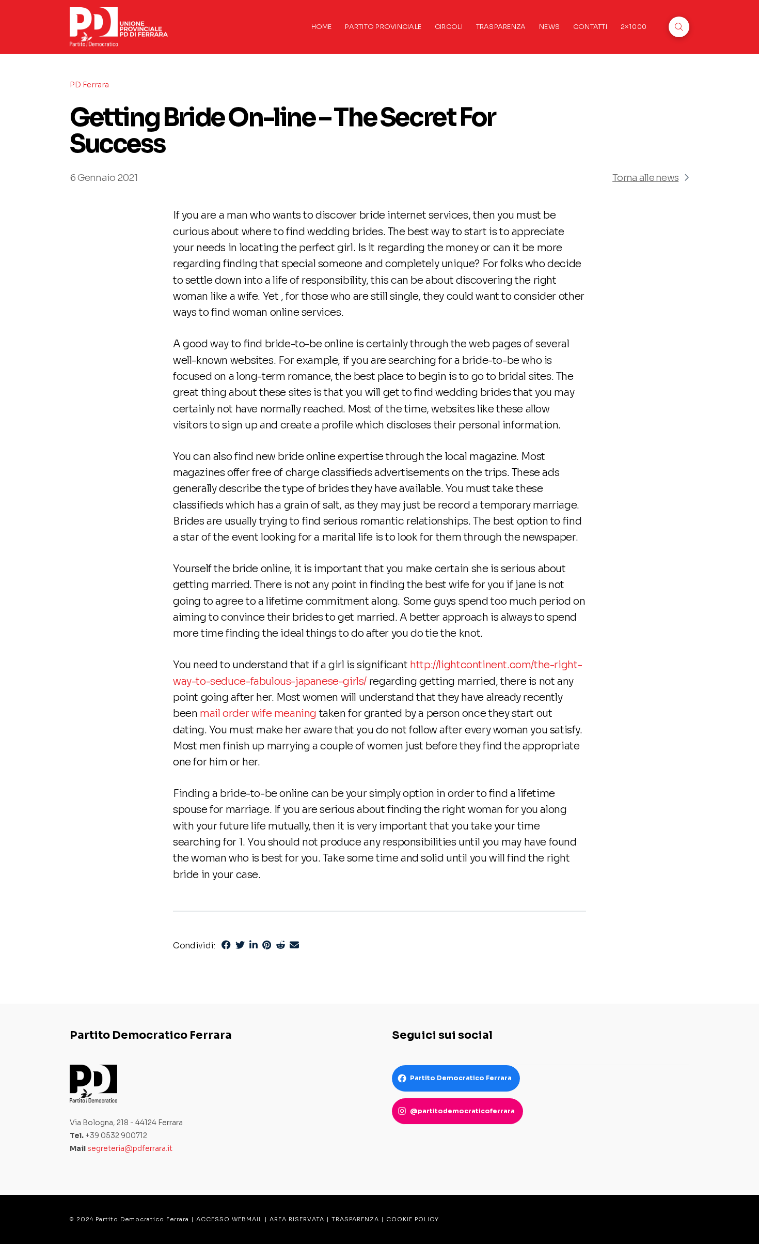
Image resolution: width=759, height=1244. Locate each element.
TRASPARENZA (355, 1219)
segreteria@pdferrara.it (129, 1148)
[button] (679, 27)
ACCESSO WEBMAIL (229, 1219)
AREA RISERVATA (297, 1219)
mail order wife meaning (258, 713)
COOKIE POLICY (412, 1219)
